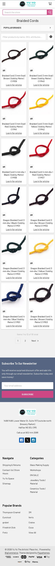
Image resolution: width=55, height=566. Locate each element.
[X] (27, 440)
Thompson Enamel (11, 512)
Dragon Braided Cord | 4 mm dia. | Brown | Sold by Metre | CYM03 (41, 319)
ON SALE (34, 475)
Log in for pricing (14, 84)
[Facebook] (21, 440)
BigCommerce (11, 552)
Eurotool (7, 517)
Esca (31, 527)
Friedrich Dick (9, 527)
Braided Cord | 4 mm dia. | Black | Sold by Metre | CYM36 (13, 175)
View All (32, 532)
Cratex (32, 522)
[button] (51, 36)
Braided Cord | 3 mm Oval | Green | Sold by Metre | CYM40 (41, 78)
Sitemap (7, 483)
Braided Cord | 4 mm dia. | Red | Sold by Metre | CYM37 (41, 175)
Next (34, 340)
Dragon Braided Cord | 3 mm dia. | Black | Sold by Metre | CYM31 (14, 223)
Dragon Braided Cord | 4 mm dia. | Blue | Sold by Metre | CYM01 (14, 319)
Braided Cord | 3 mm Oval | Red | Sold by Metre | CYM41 (14, 126)
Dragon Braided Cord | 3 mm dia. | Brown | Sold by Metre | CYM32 (41, 223)
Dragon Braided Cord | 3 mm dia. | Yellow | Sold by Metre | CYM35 (41, 271)
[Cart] (50, 4)
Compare (4, 70)
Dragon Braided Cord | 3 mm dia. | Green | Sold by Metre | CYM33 (14, 271)
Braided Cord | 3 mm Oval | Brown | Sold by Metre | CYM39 (14, 78)
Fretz (5, 532)
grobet (6, 522)
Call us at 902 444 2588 (27, 432)
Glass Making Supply (39, 465)
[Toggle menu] (4, 4)
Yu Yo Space (8, 478)
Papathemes (44, 552)
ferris (31, 517)
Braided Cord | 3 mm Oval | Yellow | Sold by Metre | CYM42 (41, 126)
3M (30, 512)
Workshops (35, 470)
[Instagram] (33, 440)
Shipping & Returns (12, 465)
